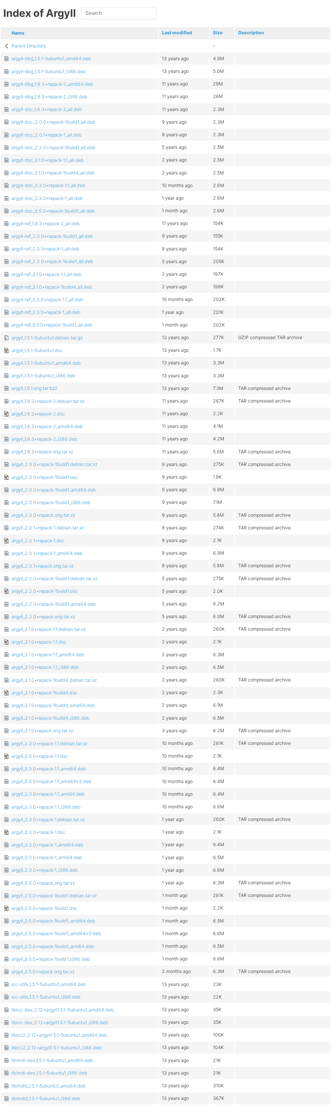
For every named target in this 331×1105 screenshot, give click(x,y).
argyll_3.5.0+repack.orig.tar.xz (43, 971)
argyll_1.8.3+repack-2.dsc (38, 413)
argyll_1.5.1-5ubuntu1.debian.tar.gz (47, 337)
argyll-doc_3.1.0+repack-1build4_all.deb (53, 172)
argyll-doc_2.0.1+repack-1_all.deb (47, 135)
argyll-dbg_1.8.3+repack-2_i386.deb (50, 96)
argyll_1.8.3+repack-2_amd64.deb (47, 426)
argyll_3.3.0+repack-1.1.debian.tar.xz (49, 743)
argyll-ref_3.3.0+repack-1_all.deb (46, 312)
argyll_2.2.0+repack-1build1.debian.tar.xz (54, 578)
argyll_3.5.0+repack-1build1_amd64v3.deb (56, 933)
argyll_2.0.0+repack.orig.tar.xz (43, 515)
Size (217, 32)
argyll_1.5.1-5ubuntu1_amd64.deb (46, 363)
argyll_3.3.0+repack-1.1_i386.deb (46, 807)
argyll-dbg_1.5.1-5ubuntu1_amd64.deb (51, 58)
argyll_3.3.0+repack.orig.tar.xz (43, 883)
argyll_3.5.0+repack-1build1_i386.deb (51, 959)
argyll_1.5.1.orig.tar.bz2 (35, 388)
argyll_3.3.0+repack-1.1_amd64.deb (49, 768)
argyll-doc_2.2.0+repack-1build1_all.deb (53, 147)
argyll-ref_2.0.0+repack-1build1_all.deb (52, 236)
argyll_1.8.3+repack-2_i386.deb (44, 439)
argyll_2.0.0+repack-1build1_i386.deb (51, 502)
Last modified (177, 32)
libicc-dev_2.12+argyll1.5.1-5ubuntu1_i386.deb (60, 1022)
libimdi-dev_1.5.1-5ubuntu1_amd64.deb (52, 1060)
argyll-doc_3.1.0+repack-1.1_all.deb (48, 160)
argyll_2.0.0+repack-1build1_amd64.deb (54, 489)
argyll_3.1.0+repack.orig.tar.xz (42, 730)
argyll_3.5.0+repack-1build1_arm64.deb (53, 946)
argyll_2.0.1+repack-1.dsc (38, 540)
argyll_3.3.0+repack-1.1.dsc (40, 756)
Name (18, 33)
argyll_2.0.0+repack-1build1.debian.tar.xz (54, 464)
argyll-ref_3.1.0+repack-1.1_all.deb (46, 274)
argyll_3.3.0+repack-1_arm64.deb (47, 857)
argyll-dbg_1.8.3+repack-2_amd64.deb (52, 84)
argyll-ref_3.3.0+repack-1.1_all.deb (47, 299)
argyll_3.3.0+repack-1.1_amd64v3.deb (51, 781)
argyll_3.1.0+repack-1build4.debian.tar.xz (54, 680)
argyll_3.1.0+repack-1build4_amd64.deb (53, 705)
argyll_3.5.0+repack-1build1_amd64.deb (53, 920)
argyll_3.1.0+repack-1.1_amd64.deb (48, 654)
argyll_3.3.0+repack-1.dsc (38, 832)
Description (251, 32)
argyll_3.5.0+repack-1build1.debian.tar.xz (54, 895)
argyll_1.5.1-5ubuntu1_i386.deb (43, 375)
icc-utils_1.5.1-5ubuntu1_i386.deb (46, 997)
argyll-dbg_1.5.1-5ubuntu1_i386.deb (49, 71)
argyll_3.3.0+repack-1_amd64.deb (47, 844)
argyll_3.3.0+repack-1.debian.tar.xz (48, 819)
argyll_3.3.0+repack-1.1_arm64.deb (48, 794)
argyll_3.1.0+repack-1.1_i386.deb (45, 667)
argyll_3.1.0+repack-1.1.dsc (39, 642)
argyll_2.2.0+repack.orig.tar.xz (43, 616)
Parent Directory (29, 46)
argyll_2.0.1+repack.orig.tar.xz (43, 566)
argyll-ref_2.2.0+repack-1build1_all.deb (52, 261)
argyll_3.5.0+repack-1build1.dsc (44, 908)
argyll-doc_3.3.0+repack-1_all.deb (47, 198)
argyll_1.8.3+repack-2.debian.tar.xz (48, 401)
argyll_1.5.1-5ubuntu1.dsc (37, 350)
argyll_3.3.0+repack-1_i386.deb (45, 870)
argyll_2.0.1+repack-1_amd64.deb (47, 553)
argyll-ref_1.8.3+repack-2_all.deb (46, 223)
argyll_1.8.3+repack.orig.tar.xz (42, 451)
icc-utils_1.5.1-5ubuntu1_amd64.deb (49, 984)
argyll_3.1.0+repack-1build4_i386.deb (51, 718)
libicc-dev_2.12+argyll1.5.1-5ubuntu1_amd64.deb (63, 1009)
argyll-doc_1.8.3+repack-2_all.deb (47, 109)
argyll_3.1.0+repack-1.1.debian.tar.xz (49, 629)
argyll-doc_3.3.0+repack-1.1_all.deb (48, 185)
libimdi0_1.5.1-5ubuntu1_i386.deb (46, 1098)
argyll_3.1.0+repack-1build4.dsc (44, 692)
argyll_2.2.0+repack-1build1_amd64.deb (54, 604)
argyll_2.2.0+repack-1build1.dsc (45, 591)
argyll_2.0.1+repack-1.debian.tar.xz (48, 527)
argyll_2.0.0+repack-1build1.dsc (45, 477)
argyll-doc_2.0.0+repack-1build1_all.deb (53, 122)
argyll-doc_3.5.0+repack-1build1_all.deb (53, 211)
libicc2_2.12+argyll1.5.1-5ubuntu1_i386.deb (56, 1047)
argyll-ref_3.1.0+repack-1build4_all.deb (52, 287)
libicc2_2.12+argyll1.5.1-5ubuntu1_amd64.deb (59, 1035)
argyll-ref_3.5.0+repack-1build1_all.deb (52, 324)
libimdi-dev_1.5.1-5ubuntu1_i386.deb (49, 1073)
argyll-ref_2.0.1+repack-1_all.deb (46, 248)
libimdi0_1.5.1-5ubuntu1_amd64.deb (49, 1085)
